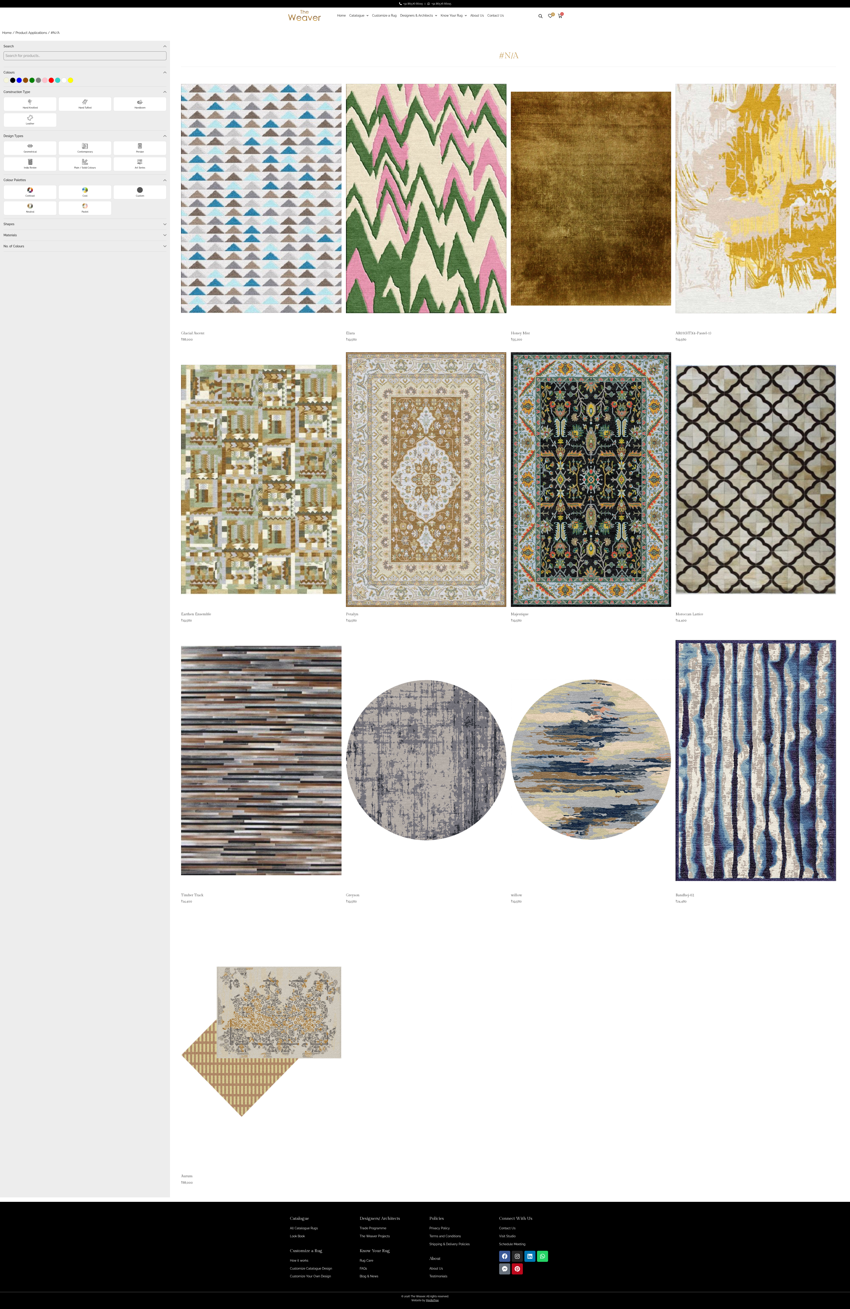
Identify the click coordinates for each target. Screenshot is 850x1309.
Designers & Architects (416, 15)
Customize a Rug (384, 15)
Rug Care (366, 1260)
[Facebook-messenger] (504, 1268)
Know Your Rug (452, 15)
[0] (550, 15)
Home (341, 15)
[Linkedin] (529, 1256)
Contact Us (495, 15)
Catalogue (356, 15)
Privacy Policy (439, 1228)
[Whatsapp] (542, 1256)
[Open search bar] (540, 15)
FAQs (363, 1268)
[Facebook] (504, 1256)
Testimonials (438, 1276)
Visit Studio (507, 1236)
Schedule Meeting (512, 1244)
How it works (299, 1260)
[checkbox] (6, 80)
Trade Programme (373, 1228)
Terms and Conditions (445, 1236)
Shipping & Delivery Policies (449, 1244)
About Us (477, 15)
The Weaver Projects (375, 1236)
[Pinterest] (517, 1268)
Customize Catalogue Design (311, 1268)
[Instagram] (517, 1256)
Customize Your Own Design (310, 1276)
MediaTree (432, 1300)
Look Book (297, 1236)
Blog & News (369, 1276)
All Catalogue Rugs (304, 1228)
